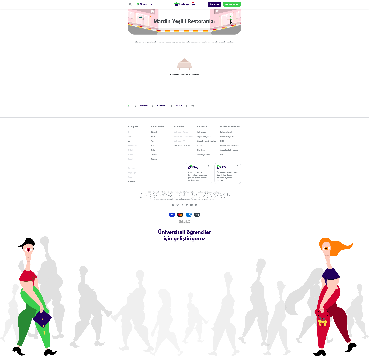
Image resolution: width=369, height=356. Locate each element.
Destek (222, 155)
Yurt (129, 141)
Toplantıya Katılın (203, 155)
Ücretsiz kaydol (232, 4)
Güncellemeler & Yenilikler (206, 141)
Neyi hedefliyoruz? (204, 137)
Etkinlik (153, 150)
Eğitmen (154, 159)
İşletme (154, 155)
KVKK (222, 141)
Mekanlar (131, 182)
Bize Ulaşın (201, 150)
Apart (130, 137)
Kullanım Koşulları (226, 132)
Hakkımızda (201, 132)
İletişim (200, 146)
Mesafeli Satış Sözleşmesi (229, 146)
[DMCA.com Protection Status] (184, 221)
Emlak (153, 137)
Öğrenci (154, 132)
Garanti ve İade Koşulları (229, 150)
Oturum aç (214, 4)
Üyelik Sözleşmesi (227, 137)
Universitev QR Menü (182, 146)
